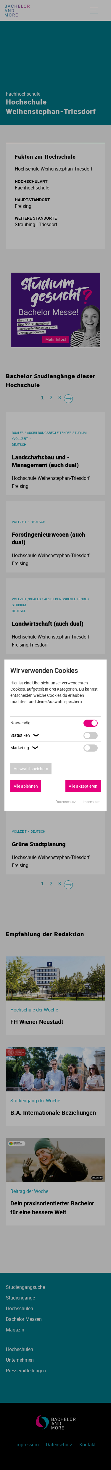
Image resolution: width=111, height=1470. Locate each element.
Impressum (92, 801)
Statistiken (25, 735)
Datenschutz (66, 801)
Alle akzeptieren (83, 786)
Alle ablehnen (26, 786)
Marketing (24, 747)
